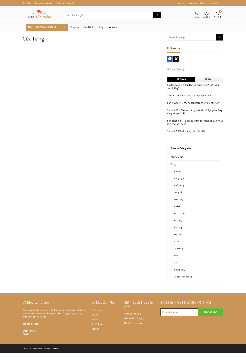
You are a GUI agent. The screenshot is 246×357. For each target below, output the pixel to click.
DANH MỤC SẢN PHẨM (42, 27)
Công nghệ (179, 178)
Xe (175, 262)
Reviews (178, 171)
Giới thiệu (27, 3)
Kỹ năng (178, 220)
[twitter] (176, 59)
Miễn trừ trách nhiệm (134, 323)
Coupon (74, 27)
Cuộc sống (179, 185)
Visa (176, 255)
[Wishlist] (206, 14)
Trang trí (178, 192)
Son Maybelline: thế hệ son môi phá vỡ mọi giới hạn (193, 102)
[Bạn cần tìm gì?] (157, 15)
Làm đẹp (178, 227)
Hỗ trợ (111, 27)
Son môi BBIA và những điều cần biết (186, 131)
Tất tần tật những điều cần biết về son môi (189, 95)
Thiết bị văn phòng (183, 276)
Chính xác (192, 3)
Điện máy (178, 199)
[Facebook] (170, 59)
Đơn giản (182, 3)
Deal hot (88, 27)
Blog (100, 27)
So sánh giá (97, 324)
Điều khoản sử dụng (134, 318)
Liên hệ (95, 314)
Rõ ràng (203, 3)
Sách (176, 241)
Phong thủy (179, 269)
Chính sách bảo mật (65, 3)
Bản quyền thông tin (44, 3)
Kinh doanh (179, 213)
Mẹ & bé (178, 234)
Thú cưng (178, 248)
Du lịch (177, 206)
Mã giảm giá (177, 156)
